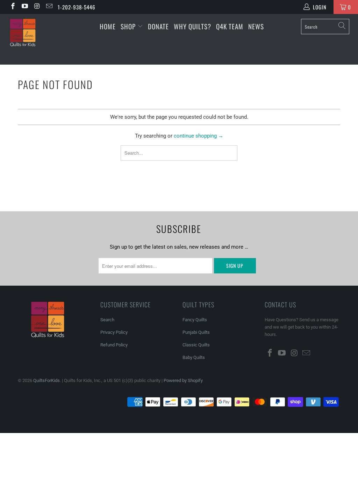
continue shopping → (198, 136)
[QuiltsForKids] (32, 39)
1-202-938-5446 (76, 7)
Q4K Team (229, 26)
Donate (158, 26)
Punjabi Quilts (196, 332)
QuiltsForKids (46, 380)
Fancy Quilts (194, 319)
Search (107, 319)
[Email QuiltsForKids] (48, 7)
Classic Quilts (196, 344)
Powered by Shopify (183, 380)
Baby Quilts (193, 357)
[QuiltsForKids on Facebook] (12, 7)
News (256, 26)
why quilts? (192, 26)
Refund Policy (114, 344)
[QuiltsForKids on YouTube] (24, 7)
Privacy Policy (114, 332)
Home (108, 26)
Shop (128, 26)
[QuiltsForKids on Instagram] (36, 7)
